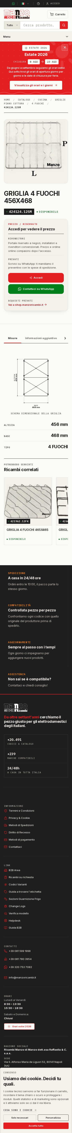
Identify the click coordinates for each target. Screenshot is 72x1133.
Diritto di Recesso (19, 832)
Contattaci (15, 846)
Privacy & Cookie (19, 817)
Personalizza (53, 1117)
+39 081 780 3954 (20, 959)
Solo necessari (19, 1117)
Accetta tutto (36, 1125)
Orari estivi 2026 (21, 1026)
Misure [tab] (12, 338)
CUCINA (42, 99)
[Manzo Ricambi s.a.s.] (15, 708)
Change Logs (17, 906)
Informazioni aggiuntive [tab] (41, 338)
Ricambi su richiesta (21, 877)
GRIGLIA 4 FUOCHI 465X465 (27, 530)
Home (7, 99)
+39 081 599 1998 (20, 951)
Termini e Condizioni (21, 810)
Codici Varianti (18, 884)
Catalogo (24, 99)
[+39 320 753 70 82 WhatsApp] (13, 3)
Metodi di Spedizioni (21, 825)
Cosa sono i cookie (18, 1110)
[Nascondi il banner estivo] (65, 47)
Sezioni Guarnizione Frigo (25, 898)
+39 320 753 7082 (20, 967)
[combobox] (40, 25)
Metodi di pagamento (22, 839)
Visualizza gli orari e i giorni (33, 85)
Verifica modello (19, 913)
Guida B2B (15, 927)
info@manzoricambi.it (22, 977)
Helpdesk (14, 920)
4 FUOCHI (38, 103)
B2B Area (14, 870)
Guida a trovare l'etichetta (25, 891)
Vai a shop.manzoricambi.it (25, 304)
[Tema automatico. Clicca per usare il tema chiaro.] (38, 3)
